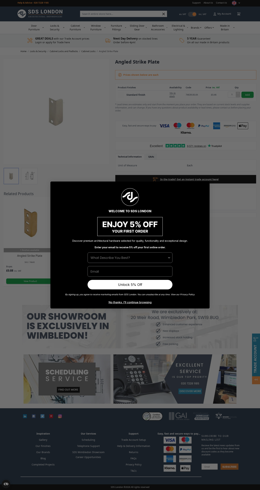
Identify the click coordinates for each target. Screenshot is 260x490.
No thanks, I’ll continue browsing (130, 302)
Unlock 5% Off (130, 285)
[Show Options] (169, 258)
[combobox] (129, 258)
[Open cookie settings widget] (6, 484)
